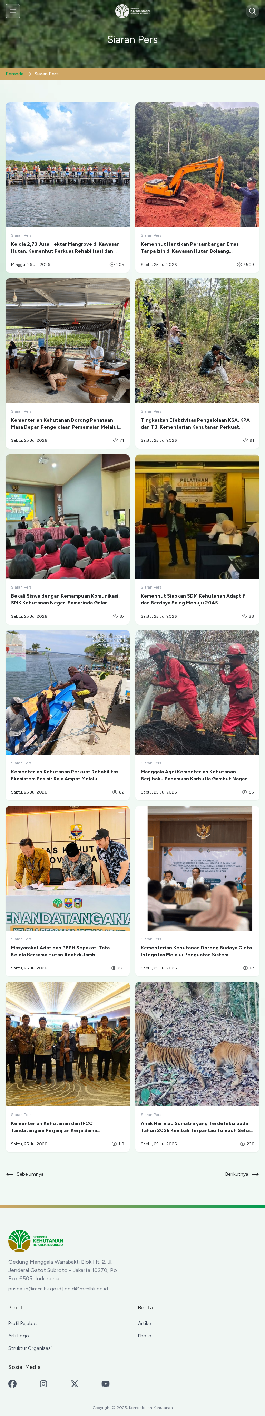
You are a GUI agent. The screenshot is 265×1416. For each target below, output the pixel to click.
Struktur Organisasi (30, 1348)
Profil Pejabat (22, 1323)
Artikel (145, 1323)
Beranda (14, 74)
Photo (144, 1336)
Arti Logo (18, 1336)
